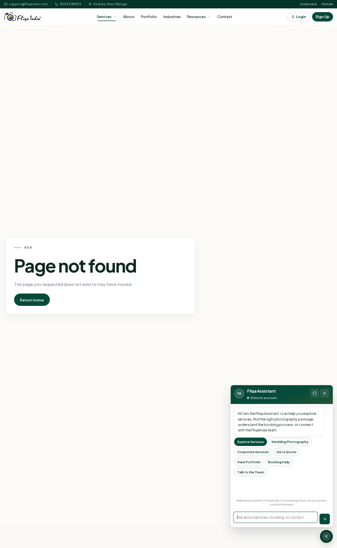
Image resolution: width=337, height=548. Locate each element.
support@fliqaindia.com (28, 4)
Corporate (308, 4)
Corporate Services (253, 452)
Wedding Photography (289, 442)
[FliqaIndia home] (22, 17)
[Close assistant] (324, 393)
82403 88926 (70, 4)
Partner (327, 4)
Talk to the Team (250, 472)
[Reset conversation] (314, 393)
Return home (32, 299)
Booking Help (279, 462)
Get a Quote (286, 452)
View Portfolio (249, 462)
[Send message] (324, 519)
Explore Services (250, 442)
